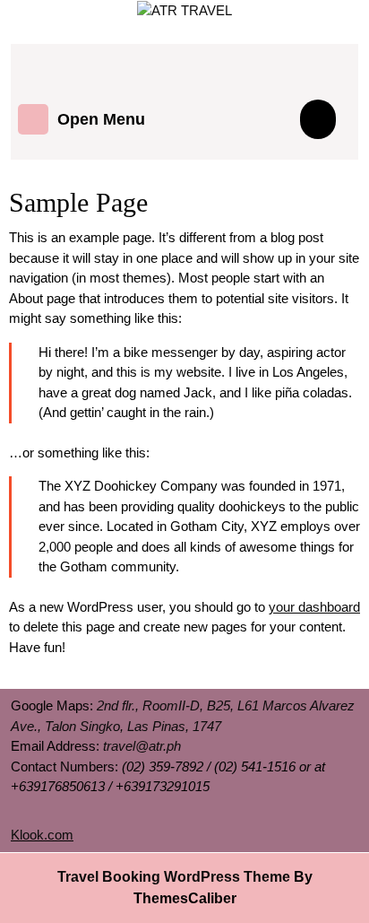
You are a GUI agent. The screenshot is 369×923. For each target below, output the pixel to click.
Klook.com (42, 834)
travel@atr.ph (142, 745)
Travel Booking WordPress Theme (173, 876)
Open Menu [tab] (101, 116)
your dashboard (314, 606)
